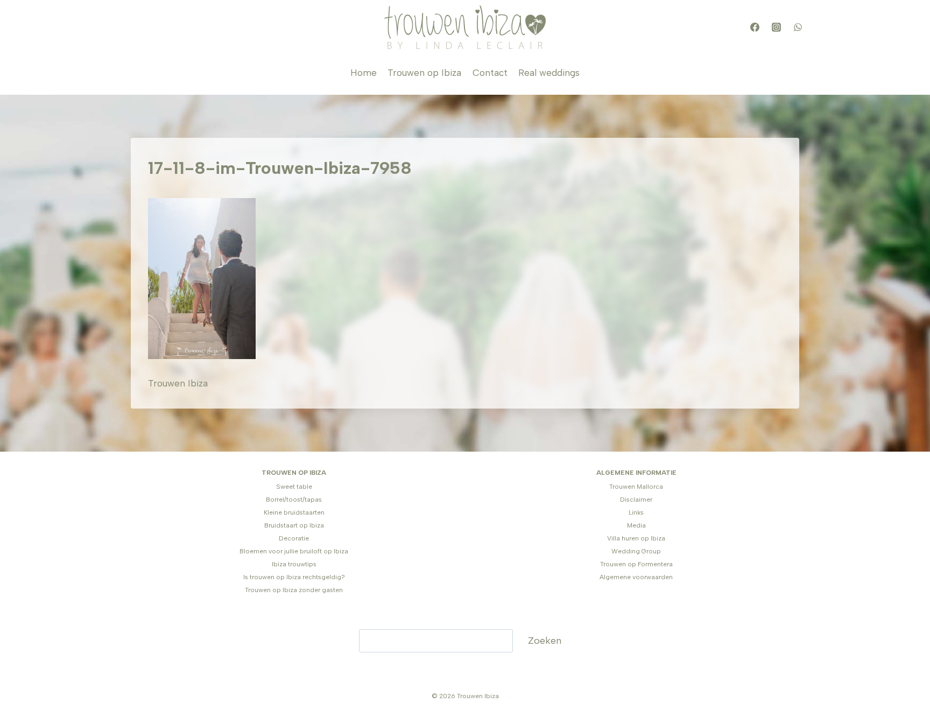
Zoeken (544, 640)
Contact (490, 72)
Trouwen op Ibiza (424, 72)
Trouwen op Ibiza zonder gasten (294, 590)
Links (636, 512)
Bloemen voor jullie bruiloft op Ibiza (293, 551)
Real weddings (549, 72)
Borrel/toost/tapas (294, 499)
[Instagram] (776, 27)
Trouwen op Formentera (636, 564)
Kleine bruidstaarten (294, 512)
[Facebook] (754, 27)
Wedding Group (636, 551)
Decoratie (294, 538)
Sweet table (294, 486)
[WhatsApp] (797, 27)
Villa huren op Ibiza (636, 538)
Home (363, 72)
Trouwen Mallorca (636, 486)
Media (636, 525)
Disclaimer (636, 499)
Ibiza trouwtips (294, 564)
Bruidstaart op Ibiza (294, 525)
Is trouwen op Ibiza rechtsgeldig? (294, 577)
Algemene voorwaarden (636, 577)
